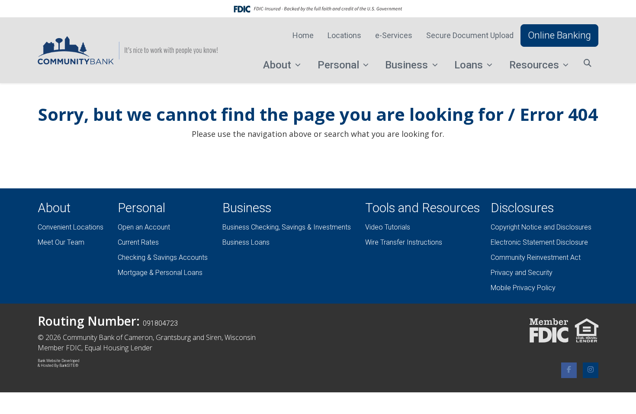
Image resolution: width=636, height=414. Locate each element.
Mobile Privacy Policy (523, 288)
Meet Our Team (61, 242)
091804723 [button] (160, 323)
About (278, 65)
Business (407, 65)
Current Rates (138, 242)
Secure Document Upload (470, 35)
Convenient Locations (70, 227)
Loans (469, 65)
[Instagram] (590, 370)
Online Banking (559, 35)
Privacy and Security (521, 272)
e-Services (393, 35)
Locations (344, 35)
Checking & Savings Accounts (163, 257)
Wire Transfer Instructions (403, 242)
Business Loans (246, 242)
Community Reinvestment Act (536, 257)
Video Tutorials (387, 227)
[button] (587, 63)
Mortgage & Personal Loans (160, 272)
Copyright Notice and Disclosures (541, 227)
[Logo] (128, 50)
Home (303, 35)
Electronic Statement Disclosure (539, 242)
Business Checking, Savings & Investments (286, 227)
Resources (535, 65)
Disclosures (522, 208)
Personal (340, 65)
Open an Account (144, 227)
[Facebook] (569, 370)
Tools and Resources (422, 208)
